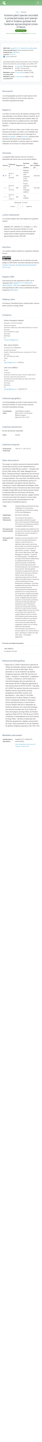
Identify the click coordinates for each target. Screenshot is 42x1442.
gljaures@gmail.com (10, 362)
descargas (11, 137)
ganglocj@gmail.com (10, 389)
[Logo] (4, 2)
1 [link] (18, 206)
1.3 (5, 188)
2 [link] (22, 206)
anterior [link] (12, 206)
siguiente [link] (29, 206)
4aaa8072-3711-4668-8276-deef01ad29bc (24, 48)
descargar (19, 66)
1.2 (5, 197)
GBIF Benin (16, 52)
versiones (25, 137)
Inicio (17, 12)
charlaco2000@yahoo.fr (11, 340)
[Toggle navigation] (38, 3)
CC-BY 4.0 (12, 54)
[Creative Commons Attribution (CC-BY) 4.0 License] (7, 257)
